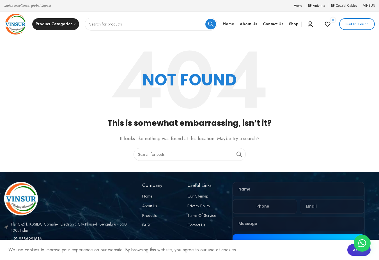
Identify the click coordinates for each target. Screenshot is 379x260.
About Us (149, 206)
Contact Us (196, 225)
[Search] (210, 24)
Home (147, 196)
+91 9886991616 (26, 239)
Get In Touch (357, 24)
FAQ (146, 225)
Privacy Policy (198, 206)
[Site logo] (15, 23)
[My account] (310, 24)
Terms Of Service (201, 215)
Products (149, 215)
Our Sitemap (197, 196)
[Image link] (21, 198)
